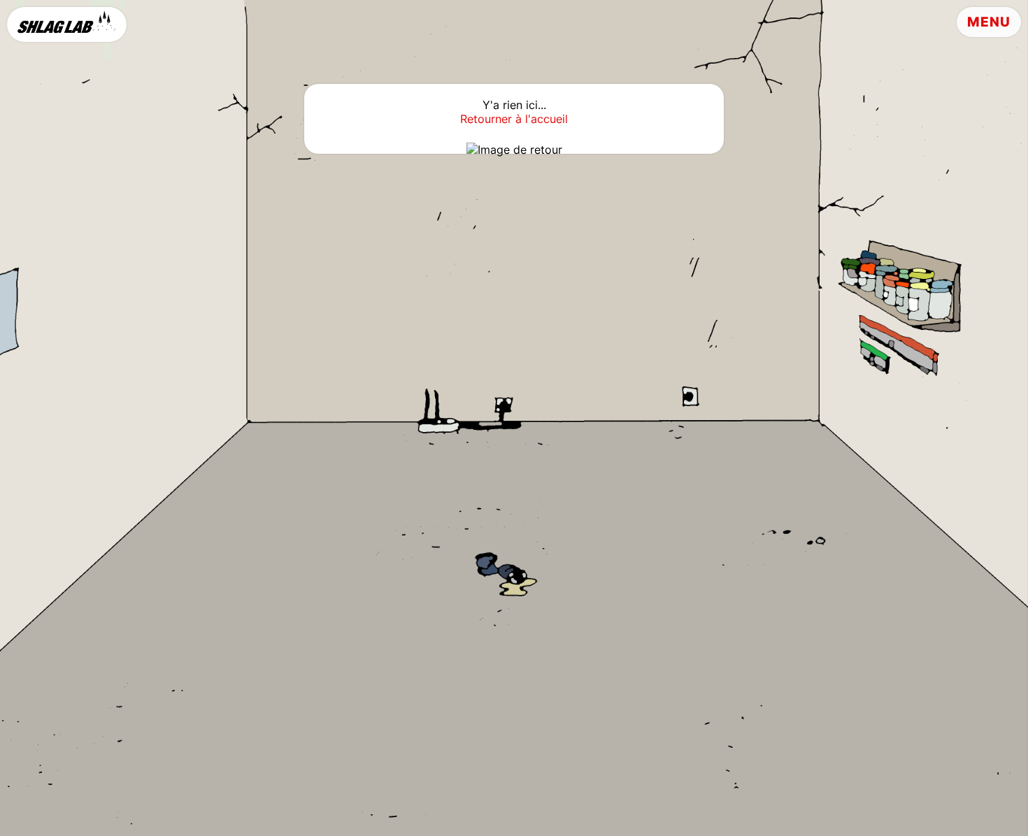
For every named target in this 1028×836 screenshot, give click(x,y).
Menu (989, 22)
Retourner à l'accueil (514, 119)
